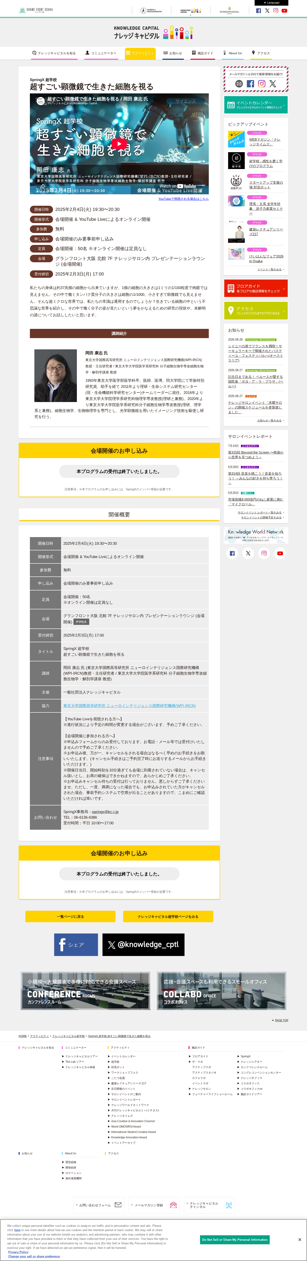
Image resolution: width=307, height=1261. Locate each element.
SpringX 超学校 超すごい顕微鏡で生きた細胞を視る (119, 1036)
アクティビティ (143, 53)
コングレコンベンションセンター (259, 1072)
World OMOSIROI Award (124, 1126)
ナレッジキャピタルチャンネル (204, 1205)
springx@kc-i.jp (105, 812)
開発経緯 (69, 1167)
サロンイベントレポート (124, 1099)
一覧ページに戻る (70, 916)
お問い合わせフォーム (95, 1205)
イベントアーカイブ (122, 1142)
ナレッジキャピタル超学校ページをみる (168, 916)
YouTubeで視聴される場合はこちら (183, 199)
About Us (235, 53)
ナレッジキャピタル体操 (78, 1067)
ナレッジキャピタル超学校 (68, 1036)
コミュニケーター (103, 53)
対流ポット (116, 1067)
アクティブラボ (201, 1067)
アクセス (263, 53)
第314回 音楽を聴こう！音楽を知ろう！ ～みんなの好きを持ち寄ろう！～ (255, 478)
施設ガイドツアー (249, 1094)
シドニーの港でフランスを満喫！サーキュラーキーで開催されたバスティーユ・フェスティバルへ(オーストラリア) (255, 353)
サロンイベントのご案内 (124, 1094)
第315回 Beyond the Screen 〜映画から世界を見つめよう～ (256, 454)
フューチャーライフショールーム (211, 1094)
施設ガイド (205, 53)
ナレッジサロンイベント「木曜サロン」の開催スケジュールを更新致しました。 (255, 407)
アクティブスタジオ (204, 1072)
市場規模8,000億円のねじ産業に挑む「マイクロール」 (255, 501)
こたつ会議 (116, 1078)
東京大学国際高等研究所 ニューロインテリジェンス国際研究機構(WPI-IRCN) (129, 706)
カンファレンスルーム (252, 1067)
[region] (153, 1240)
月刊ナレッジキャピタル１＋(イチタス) (133, 1110)
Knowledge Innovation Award (127, 1137)
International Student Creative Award (132, 1132)
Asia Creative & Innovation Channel (131, 1121)
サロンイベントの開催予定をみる (261, 517)
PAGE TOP (281, 1020)
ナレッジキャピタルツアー (80, 1056)
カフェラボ (199, 1078)
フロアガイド (198, 1056)
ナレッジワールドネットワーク (128, 1105)
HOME (23, 1036)
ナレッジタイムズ (120, 1115)
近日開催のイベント (122, 1088)
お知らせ (175, 53)
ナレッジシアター (249, 1061)
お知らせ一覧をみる (269, 420)
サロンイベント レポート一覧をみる (260, 512)
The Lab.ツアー (73, 1061)
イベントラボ (200, 1083)
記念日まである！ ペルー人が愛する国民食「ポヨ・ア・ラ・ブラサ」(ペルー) (255, 381)
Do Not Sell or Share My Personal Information (234, 1239)
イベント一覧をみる (269, 269)
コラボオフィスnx (250, 1088)
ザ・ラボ (196, 1061)
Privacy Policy (18, 1252)
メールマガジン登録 (149, 1205)
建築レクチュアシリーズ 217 (127, 1083)
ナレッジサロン (200, 1088)
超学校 (113, 1061)
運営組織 (69, 1162)
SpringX (244, 1056)
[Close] (300, 1240)
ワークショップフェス (123, 1072)
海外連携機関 (72, 1178)
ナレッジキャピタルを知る (57, 53)
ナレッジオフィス (249, 1078)
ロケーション (72, 1173)
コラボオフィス (248, 1083)
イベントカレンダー (122, 1056)
